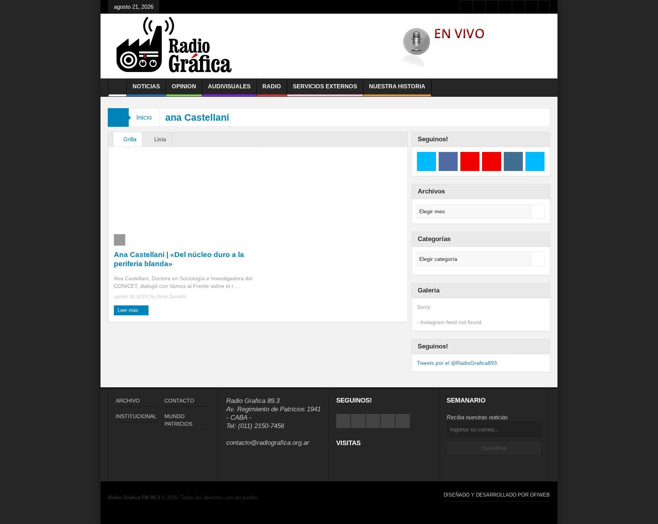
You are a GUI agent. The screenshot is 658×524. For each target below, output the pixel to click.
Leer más (129, 310)
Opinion (184, 86)
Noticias (146, 86)
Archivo (128, 401)
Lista (160, 139)
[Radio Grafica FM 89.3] (177, 46)
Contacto (179, 401)
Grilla (129, 139)
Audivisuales (229, 86)
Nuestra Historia (397, 86)
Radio (271, 86)
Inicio (144, 117)
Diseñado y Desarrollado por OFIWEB (497, 495)
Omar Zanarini (171, 296)
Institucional (136, 416)
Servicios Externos (325, 86)
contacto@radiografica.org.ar (267, 442)
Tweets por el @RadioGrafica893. (457, 363)
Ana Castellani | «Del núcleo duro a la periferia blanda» (179, 259)
